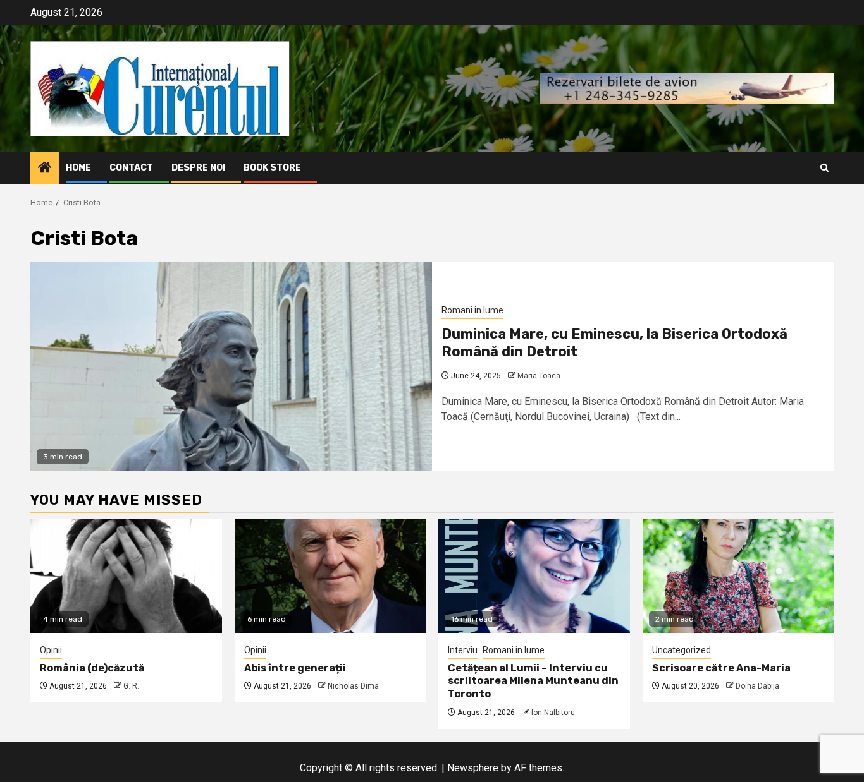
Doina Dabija (757, 686)
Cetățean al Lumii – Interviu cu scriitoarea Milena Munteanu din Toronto (533, 681)
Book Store (272, 167)
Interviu (463, 650)
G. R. (131, 686)
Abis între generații (295, 668)
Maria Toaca (538, 375)
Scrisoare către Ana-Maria (721, 668)
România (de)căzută (92, 668)
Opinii (51, 650)
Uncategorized (681, 650)
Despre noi (198, 167)
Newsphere (472, 768)
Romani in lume (472, 310)
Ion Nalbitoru (553, 712)
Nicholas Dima (353, 686)
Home (78, 167)
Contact (131, 167)
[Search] (824, 167)
